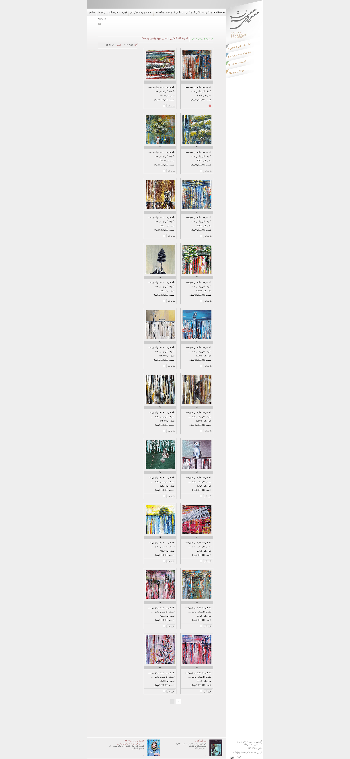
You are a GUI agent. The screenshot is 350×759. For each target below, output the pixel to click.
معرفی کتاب (201, 741)
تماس (92, 12)
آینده (168, 12)
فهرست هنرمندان (118, 12)
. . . (189, 91)
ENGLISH (103, 19)
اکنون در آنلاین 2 (182, 12)
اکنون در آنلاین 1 (202, 12)
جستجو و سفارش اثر (141, 12)
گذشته (159, 12)
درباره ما (102, 12)
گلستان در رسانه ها (134, 741)
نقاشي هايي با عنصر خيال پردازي (130, 743)
